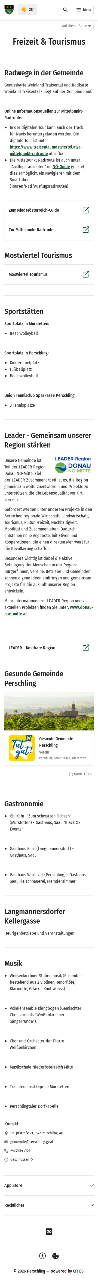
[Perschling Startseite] (9, 10)
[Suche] (65, 9)
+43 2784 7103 (20, 1150)
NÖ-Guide (61, 166)
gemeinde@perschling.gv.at (31, 1142)
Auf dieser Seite (74, 26)
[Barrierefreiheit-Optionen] (42, 1256)
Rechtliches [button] (14, 1205)
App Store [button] (13, 1185)
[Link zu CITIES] (49, 1231)
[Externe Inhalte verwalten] (55, 1256)
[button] (73, 465)
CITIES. (79, 1271)
